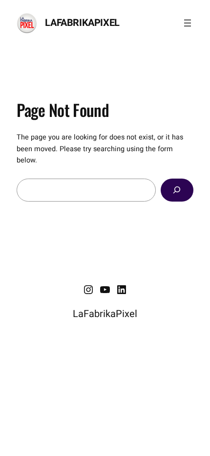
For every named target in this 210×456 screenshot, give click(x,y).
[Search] (177, 190)
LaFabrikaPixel (82, 23)
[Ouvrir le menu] (187, 23)
